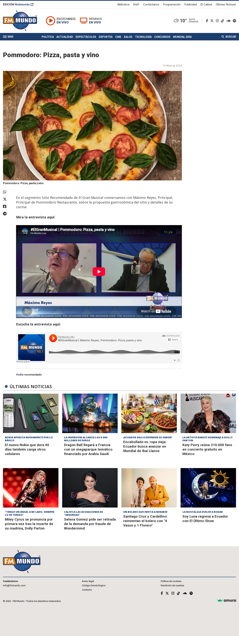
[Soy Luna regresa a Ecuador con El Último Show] (208, 488)
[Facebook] (207, 21)
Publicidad (190, 4)
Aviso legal (88, 581)
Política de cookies (171, 581)
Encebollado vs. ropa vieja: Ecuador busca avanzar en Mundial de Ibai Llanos (144, 446)
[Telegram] (7, 214)
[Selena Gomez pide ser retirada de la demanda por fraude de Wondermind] (90, 488)
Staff (136, 4)
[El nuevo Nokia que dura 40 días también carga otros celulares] (30, 413)
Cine (118, 36)
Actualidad (64, 36)
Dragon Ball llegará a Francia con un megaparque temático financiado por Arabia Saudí (88, 449)
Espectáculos (86, 36)
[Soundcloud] (229, 21)
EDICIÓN (16, 4)
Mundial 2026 (182, 36)
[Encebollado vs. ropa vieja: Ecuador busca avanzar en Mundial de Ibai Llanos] (149, 413)
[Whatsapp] (7, 192)
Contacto (87, 589)
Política (48, 36)
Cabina (207, 4)
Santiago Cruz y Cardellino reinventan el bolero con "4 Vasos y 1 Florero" (145, 520)
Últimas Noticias (226, 4)
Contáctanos (151, 4)
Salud (128, 36)
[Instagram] (218, 21)
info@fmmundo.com (14, 585)
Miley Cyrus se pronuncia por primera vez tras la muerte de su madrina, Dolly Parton (29, 523)
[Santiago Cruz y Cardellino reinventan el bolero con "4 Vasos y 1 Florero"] (149, 488)
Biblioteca (123, 4)
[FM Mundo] (20, 20)
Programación (172, 4)
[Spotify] (234, 21)
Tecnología (143, 36)
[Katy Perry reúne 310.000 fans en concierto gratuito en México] (208, 413)
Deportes (106, 36)
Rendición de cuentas (172, 585)
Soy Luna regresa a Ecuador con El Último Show (205, 518)
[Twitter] (212, 21)
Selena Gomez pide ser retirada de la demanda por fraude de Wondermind (90, 523)
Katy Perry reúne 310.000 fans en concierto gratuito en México (207, 449)
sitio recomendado (30, 374)
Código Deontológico (93, 585)
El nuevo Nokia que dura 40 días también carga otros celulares (27, 449)
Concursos (162, 36)
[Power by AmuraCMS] (226, 600)
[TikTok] (223, 21)
